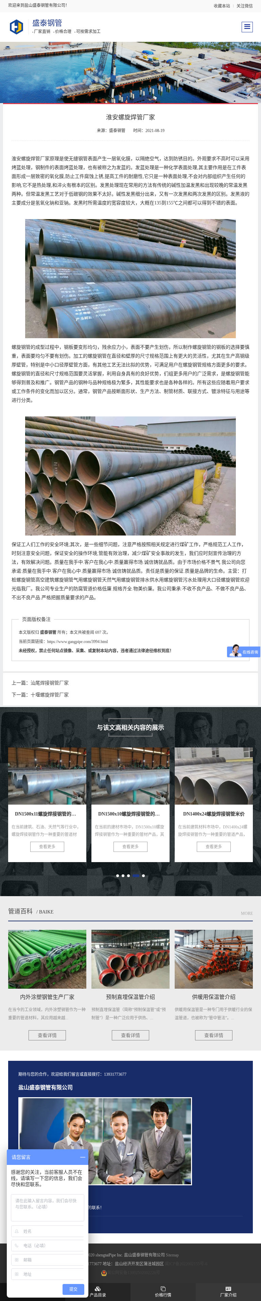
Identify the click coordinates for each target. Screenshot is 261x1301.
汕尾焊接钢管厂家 (50, 683)
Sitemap (172, 1255)
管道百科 (20, 911)
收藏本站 (222, 6)
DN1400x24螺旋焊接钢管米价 (138, 772)
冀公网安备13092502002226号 (133, 1272)
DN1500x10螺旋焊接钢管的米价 (58, 772)
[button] (117, 875)
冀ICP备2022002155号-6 (186, 1264)
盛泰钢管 (47, 23)
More (247, 913)
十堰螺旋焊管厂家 (50, 694)
